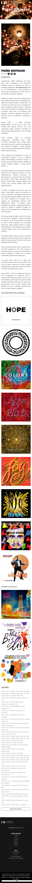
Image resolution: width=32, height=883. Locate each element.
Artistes (16, 841)
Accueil (16, 835)
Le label (16, 839)
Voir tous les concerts (16, 809)
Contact (16, 844)
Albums (16, 843)
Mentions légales (16, 856)
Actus (16, 837)
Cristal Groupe (19, 827)
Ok (17, 880)
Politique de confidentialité (16, 858)
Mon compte (16, 852)
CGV (16, 854)
